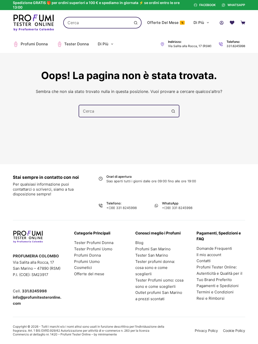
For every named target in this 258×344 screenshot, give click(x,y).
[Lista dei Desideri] (232, 22)
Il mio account (209, 254)
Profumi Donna (34, 44)
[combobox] (97, 22)
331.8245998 (236, 46)
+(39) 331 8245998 (121, 208)
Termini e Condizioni (215, 292)
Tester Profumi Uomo (93, 249)
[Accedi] (221, 23)
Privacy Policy (206, 330)
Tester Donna (76, 44)
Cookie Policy (234, 330)
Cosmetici (83, 267)
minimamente (107, 334)
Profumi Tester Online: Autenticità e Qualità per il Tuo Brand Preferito (219, 273)
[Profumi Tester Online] (33, 22)
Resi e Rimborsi (210, 298)
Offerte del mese (165, 22)
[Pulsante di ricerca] (136, 22)
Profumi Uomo (87, 261)
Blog (139, 242)
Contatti (204, 260)
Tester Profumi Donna (93, 242)
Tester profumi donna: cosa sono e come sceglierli (155, 268)
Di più (199, 22)
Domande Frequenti (214, 248)
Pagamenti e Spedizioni (218, 285)
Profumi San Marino (153, 249)
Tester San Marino (151, 255)
